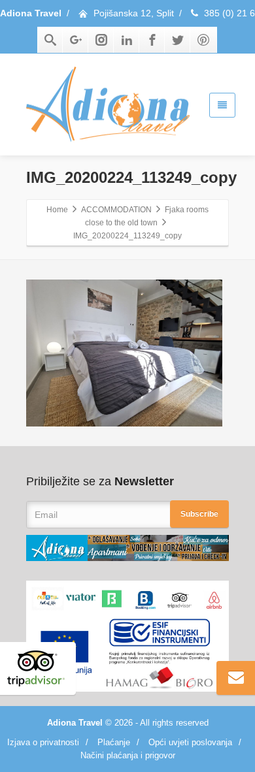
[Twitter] (178, 40)
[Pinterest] (203, 40)
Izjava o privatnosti (43, 742)
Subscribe (199, 514)
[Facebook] (152, 40)
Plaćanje (113, 742)
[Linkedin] (127, 40)
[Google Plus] (76, 40)
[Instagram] (101, 40)
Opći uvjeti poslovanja (190, 742)
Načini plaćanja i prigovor (127, 755)
